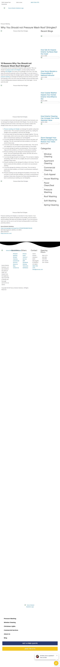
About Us (7, 634)
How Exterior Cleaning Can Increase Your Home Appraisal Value (50, 118)
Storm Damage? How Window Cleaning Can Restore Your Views (49, 140)
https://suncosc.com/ (6, 233)
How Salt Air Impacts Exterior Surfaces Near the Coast (49, 52)
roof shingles (8, 71)
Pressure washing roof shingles (12, 129)
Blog (5, 638)
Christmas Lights (9, 626)
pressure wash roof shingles (13, 69)
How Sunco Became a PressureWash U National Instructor (49, 73)
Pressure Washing (5, 23)
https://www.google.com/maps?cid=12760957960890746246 (16, 228)
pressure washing (5, 76)
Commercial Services (11, 630)
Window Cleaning (10, 622)
